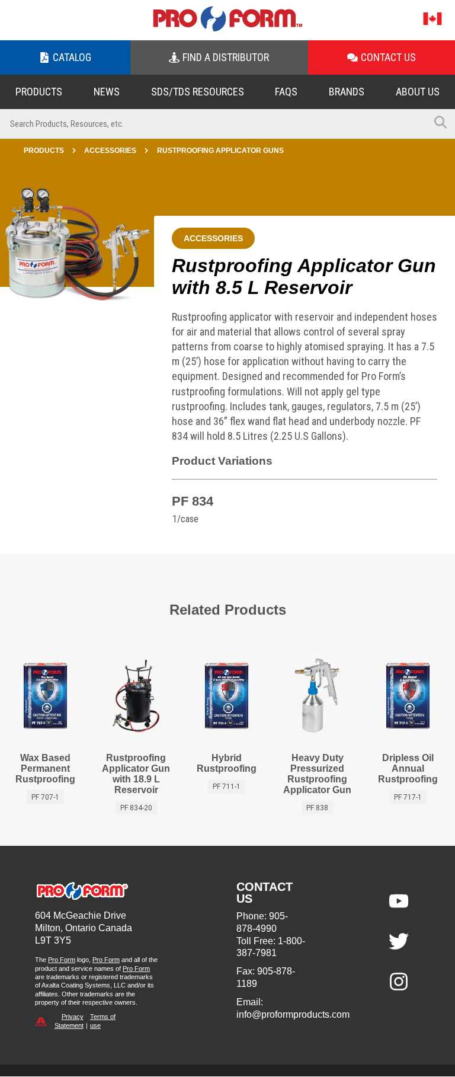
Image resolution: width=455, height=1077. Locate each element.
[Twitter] (399, 941)
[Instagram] (399, 981)
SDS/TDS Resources (197, 91)
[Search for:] (212, 124)
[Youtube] (399, 901)
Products (38, 91)
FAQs (286, 91)
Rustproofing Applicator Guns (220, 150)
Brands (346, 91)
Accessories (110, 150)
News (107, 91)
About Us (418, 91)
